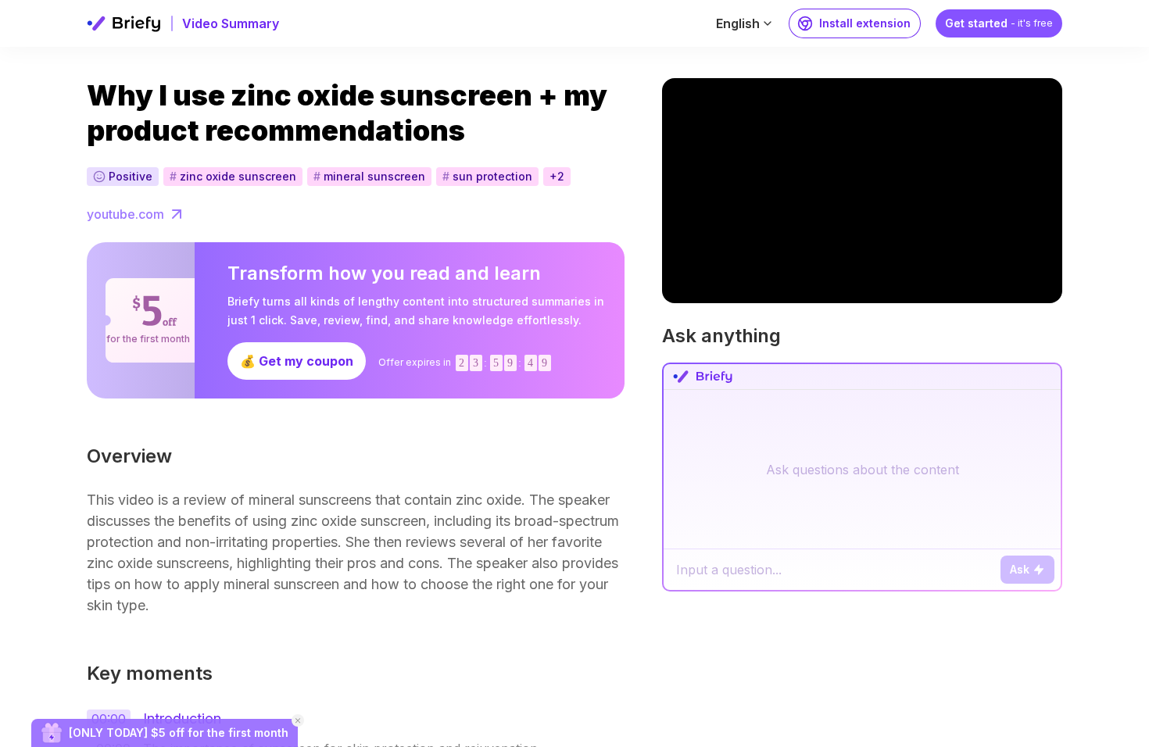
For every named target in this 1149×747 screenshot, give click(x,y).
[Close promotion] (298, 720)
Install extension (865, 23)
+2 (556, 176)
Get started (999, 23)
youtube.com (125, 214)
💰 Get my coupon (296, 361)
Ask (1019, 569)
